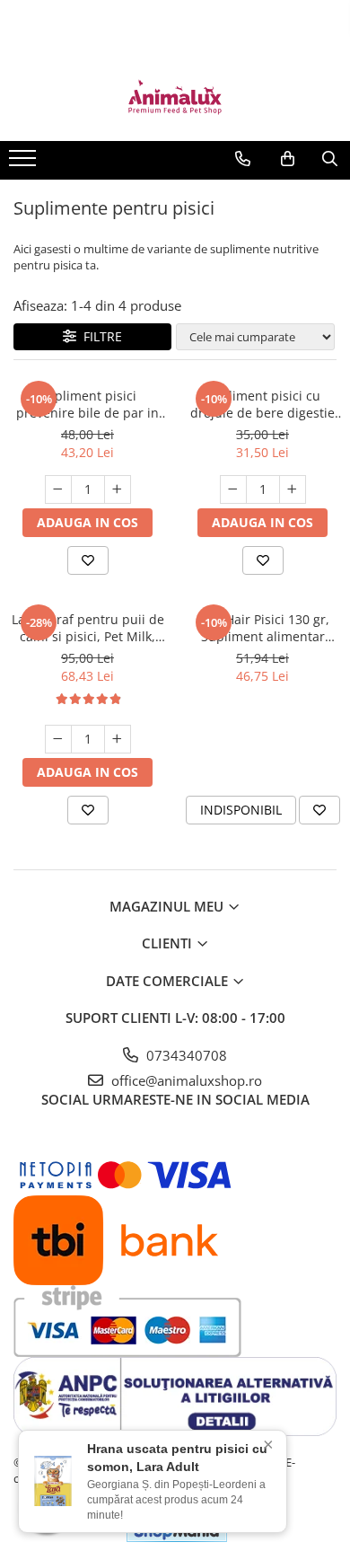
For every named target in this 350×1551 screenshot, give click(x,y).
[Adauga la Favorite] (88, 560)
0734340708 (185, 1055)
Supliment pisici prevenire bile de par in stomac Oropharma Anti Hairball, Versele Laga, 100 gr (87, 404)
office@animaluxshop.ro (185, 1080)
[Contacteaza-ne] (243, 159)
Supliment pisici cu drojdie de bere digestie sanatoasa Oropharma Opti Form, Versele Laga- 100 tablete (263, 404)
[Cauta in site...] (330, 159)
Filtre (99, 336)
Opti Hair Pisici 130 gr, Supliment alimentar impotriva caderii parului (262, 628)
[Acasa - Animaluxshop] (175, 96)
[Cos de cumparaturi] (287, 159)
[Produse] (24, 163)
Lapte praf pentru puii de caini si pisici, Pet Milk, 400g (88, 628)
